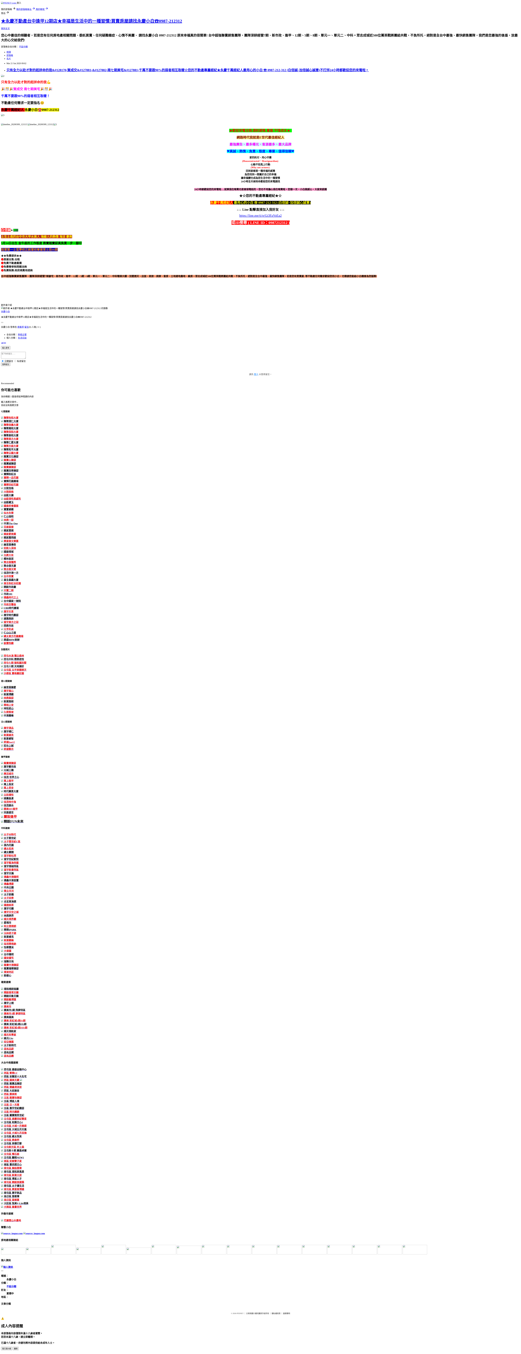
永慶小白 (5, 311)
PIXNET (240, 1313)
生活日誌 (22, 338)
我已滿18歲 (6, 1349)
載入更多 (5, 348)
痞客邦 (20, 327)
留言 (26, 327)
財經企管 (22, 334)
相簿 (9, 52)
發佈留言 (5, 364)
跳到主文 (5, 28)
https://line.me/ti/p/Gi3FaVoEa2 (260, 215)
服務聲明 (286, 1313)
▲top (3, 342)
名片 (9, 58)
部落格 (10, 55)
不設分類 (23, 47)
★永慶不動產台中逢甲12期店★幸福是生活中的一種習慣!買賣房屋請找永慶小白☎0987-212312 (91, 21)
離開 (16, 1349)
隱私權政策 (276, 1313)
